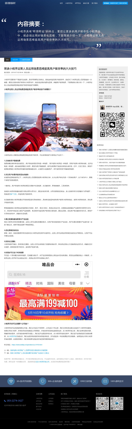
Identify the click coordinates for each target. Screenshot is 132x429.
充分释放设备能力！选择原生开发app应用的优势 (74, 406)
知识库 (61, 422)
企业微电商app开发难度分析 (107, 194)
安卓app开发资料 (98, 422)
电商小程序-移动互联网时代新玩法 (108, 188)
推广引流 (13, 194)
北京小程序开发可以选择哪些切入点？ (109, 191)
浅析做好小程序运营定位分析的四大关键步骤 (111, 159)
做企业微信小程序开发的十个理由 (108, 153)
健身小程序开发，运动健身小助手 (108, 204)
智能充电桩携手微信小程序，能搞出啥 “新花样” (74, 398)
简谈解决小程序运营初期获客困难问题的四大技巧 (112, 165)
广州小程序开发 (42, 422)
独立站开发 (39, 404)
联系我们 (50, 404)
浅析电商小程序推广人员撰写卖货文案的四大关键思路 (28, 350)
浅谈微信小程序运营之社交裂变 (69, 409)
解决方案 (86, 3)
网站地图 (79, 424)
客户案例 (94, 3)
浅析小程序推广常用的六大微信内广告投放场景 (112, 172)
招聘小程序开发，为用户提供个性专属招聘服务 (112, 162)
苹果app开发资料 (87, 422)
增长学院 (67, 422)
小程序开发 (10, 4)
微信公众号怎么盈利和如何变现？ (108, 197)
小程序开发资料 (26, 60)
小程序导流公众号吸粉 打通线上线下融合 (110, 181)
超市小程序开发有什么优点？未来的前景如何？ (112, 207)
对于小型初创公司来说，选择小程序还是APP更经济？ (76, 401)
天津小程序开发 (32, 422)
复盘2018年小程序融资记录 (106, 156)
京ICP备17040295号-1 (70, 424)
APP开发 (78, 3)
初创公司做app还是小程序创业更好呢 (109, 169)
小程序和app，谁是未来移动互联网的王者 (72, 412)
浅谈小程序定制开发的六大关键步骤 (109, 178)
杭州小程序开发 (53, 422)
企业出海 (38, 409)
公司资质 (50, 398)
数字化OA (39, 406)
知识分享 (15, 60)
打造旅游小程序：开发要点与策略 (70, 404)
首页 (61, 3)
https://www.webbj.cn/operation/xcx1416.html (27, 344)
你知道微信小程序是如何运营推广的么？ (110, 210)
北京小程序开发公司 (42, 362)
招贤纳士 (50, 401)
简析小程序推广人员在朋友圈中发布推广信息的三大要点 (29, 353)
